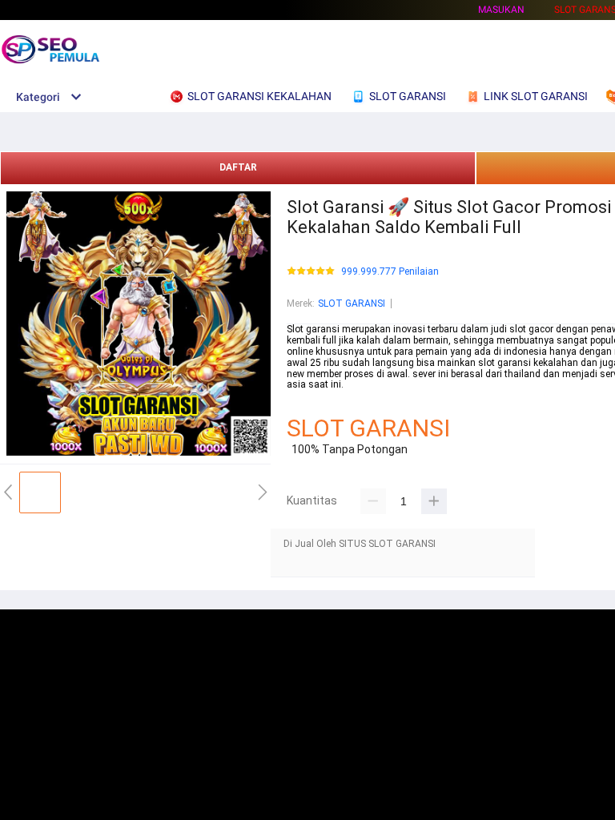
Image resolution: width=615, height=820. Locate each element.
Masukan (501, 9)
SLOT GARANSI (351, 303)
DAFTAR (238, 167)
